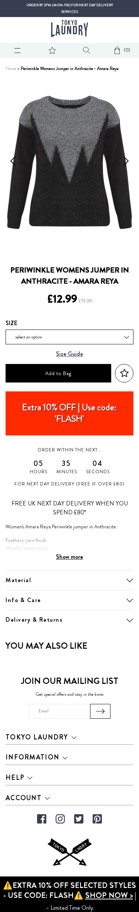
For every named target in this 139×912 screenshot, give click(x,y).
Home (11, 69)
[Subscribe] (100, 711)
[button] (124, 373)
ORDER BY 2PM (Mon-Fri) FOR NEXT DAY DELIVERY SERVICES (69, 8)
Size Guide (69, 354)
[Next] (126, 162)
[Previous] (13, 162)
